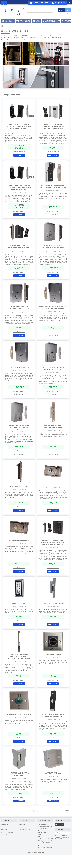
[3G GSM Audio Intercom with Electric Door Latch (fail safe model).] (19, 352)
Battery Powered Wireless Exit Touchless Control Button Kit (53, 715)
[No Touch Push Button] (53, 641)
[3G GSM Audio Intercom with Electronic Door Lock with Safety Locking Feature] (19, 293)
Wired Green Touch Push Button (19, 714)
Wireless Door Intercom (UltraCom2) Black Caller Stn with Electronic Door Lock (19, 247)
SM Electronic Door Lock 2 (53, 485)
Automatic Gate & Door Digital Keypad (19, 603)
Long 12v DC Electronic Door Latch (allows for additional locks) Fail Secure (19, 656)
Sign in (68, 14)
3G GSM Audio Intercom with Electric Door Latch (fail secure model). (53, 307)
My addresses (24, 827)
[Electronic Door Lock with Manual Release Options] (19, 471)
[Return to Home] (1, 26)
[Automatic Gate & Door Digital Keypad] (19, 588)
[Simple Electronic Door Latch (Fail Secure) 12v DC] (53, 412)
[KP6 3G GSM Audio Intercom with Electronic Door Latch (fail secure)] (53, 172)
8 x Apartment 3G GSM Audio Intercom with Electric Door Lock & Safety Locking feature (53, 247)
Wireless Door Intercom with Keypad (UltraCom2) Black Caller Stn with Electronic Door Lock (53, 542)
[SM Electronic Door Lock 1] (19, 527)
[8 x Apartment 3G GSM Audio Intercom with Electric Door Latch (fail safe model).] (19, 412)
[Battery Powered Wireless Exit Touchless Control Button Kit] (53, 701)
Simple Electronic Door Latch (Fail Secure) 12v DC (53, 426)
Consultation (6, 835)
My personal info (25, 829)
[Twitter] (56, 824)
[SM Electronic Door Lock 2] (53, 471)
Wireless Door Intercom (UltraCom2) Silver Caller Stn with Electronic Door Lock (53, 126)
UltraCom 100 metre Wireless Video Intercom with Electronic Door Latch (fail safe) (19, 187)
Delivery (4, 829)
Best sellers (5, 824)
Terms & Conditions (8, 832)
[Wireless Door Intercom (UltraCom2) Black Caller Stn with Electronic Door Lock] (19, 232)
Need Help (5, 827)
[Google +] (59, 824)
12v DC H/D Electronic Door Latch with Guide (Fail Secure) (53, 603)
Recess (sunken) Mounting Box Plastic (53, 773)
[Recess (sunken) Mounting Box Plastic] (53, 758)
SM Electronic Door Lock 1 (19, 541)
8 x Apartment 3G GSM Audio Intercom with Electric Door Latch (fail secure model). (53, 367)
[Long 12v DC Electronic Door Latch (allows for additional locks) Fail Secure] (19, 641)
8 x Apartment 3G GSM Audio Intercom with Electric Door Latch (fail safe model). (19, 427)
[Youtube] (62, 824)
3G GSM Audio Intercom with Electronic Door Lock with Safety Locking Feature (19, 308)
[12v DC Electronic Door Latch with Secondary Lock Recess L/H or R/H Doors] (19, 758)
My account (23, 821)
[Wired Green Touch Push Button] (19, 701)
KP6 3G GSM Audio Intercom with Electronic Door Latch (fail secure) (53, 186)
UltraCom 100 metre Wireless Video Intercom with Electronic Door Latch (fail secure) (19, 126)
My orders (23, 824)
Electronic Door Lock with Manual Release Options (19, 486)
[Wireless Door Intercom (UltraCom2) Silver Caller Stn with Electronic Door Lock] (53, 111)
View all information (19, 151)
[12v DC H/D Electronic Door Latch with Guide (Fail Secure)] (53, 588)
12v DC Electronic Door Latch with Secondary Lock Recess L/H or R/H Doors (19, 773)
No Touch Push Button (53, 655)
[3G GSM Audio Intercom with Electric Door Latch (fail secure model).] (53, 293)
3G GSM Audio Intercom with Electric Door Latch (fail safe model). (19, 367)
